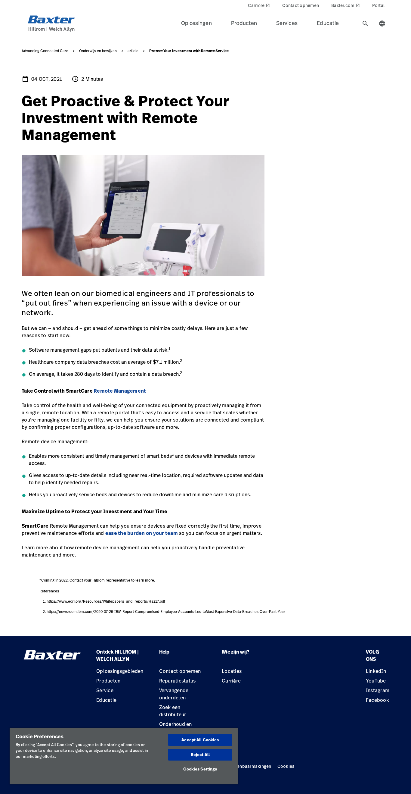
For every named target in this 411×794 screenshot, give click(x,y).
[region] (124, 756)
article (133, 51)
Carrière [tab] (259, 5)
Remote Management (120, 391)
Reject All (200, 754)
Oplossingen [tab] (196, 23)
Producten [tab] (244, 23)
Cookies (286, 766)
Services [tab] (287, 23)
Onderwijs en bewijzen (98, 51)
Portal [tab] (378, 5)
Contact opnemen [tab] (300, 5)
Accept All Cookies (200, 739)
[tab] (365, 23)
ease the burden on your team (141, 533)
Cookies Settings (200, 769)
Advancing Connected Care (45, 51)
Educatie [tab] (328, 23)
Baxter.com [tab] (345, 5)
